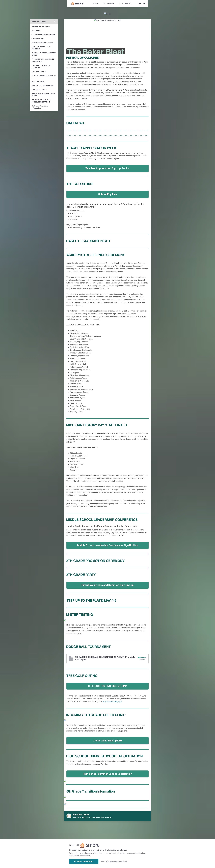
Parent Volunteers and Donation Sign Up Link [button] (107, 585)
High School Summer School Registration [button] (107, 773)
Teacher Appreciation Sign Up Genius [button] (107, 168)
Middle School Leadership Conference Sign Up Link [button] (107, 545)
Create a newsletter (83, 861)
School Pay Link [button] (107, 194)
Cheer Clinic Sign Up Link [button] (107, 740)
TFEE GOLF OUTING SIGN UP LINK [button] (107, 686)
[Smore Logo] (77, 3)
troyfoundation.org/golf (112, 701)
